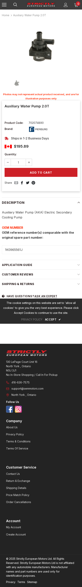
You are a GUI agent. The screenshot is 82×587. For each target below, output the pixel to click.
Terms (21, 582)
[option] (41, 47)
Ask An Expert (46, 296)
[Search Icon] (19, 5)
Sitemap (32, 582)
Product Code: (14, 122)
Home (5, 15)
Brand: (9, 128)
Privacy (10, 582)
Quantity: (11, 154)
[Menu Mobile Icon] (4, 4)
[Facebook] (9, 409)
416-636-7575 (20, 382)
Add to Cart (41, 172)
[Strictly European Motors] (41, 353)
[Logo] (41, 4)
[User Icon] (66, 5)
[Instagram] (18, 409)
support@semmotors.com (27, 388)
